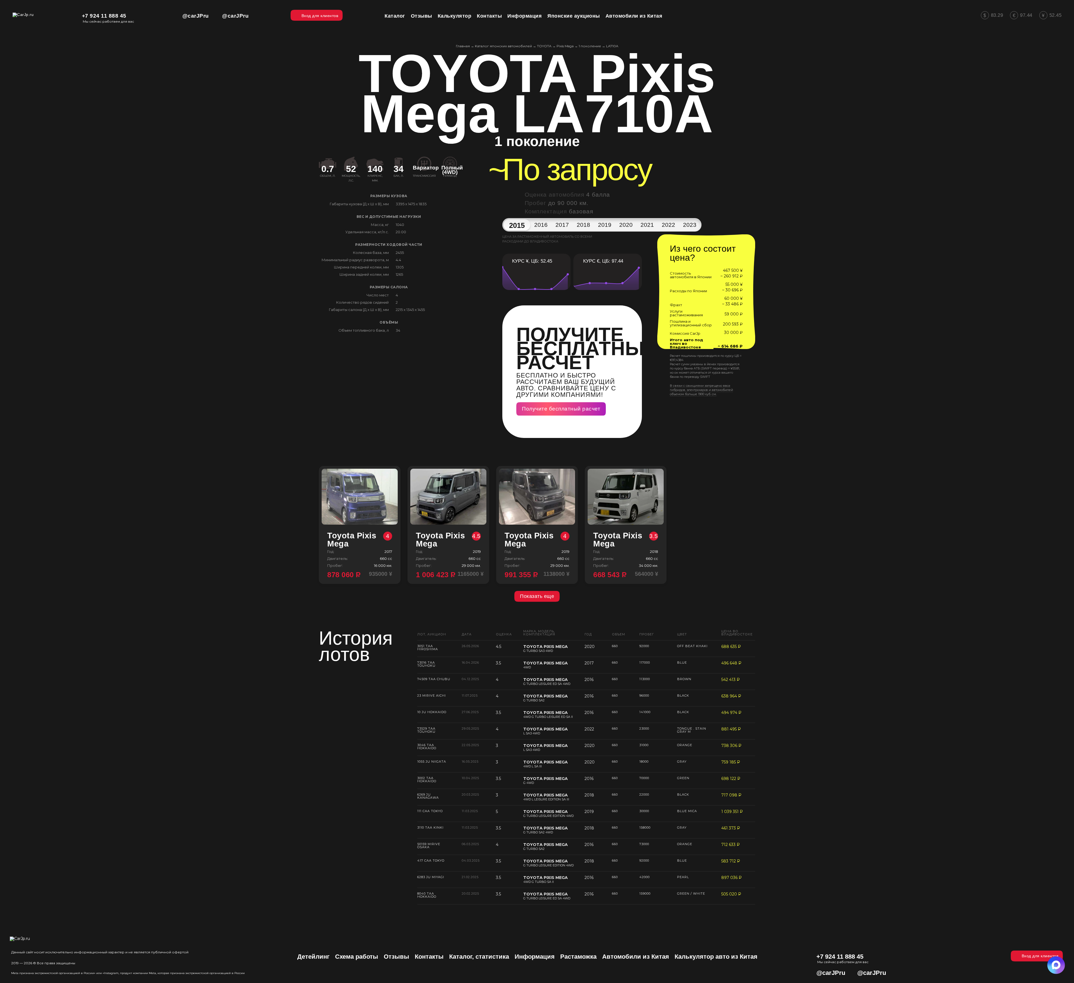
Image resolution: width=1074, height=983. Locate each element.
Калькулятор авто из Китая (716, 956)
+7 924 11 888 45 (104, 16)
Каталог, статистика (479, 956)
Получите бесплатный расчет (561, 409)
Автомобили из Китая (635, 956)
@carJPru (195, 16)
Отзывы (396, 956)
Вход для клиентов (1040, 956)
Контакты (429, 956)
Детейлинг (313, 956)
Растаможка (578, 956)
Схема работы (356, 956)
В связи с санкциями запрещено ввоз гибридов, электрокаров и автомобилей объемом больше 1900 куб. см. (701, 390)
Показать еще (537, 596)
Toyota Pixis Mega (358, 540)
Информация (535, 956)
